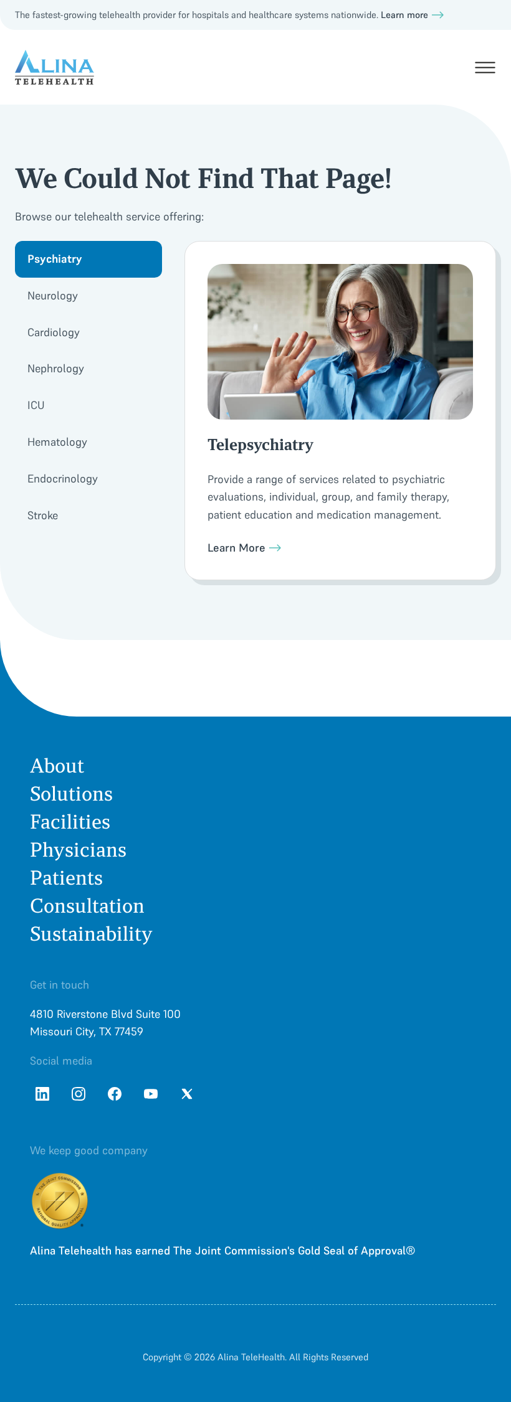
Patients (66, 878)
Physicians (78, 850)
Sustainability (91, 934)
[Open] (485, 67)
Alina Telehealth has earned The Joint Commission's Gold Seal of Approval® (222, 1250)
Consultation (87, 906)
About (57, 766)
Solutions (71, 794)
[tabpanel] (340, 410)
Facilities (70, 822)
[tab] (88, 259)
